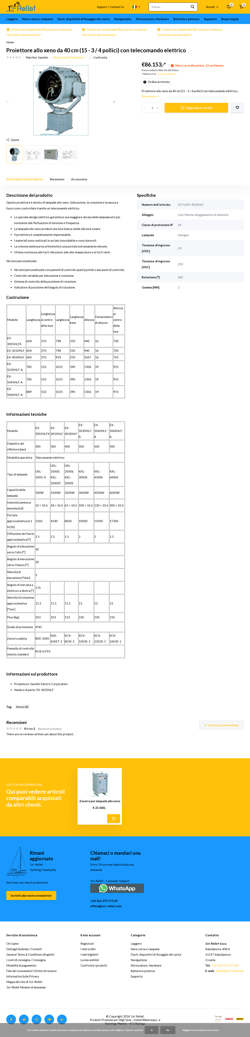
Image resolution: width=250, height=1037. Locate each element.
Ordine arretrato (158, 82)
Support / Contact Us (110, 7)
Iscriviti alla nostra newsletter (31, 895)
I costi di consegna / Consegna (26, 960)
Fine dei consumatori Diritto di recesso (31, 971)
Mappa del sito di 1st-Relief (24, 982)
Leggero (12, 19)
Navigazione (122, 19)
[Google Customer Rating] (218, 1018)
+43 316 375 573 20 (103, 901)
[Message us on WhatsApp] (117, 888)
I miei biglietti (89, 954)
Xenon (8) (22, 707)
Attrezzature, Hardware (152, 19)
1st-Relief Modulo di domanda (26, 987)
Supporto (210, 19)
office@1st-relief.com (106, 906)
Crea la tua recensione (223, 725)
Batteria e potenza (186, 19)
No (168, 1030)
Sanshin (43, 57)
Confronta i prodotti (93, 965)
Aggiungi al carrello (199, 107)
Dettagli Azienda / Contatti (24, 949)
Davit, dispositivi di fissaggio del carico (83, 19)
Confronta (100, 57)
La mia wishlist (89, 960)
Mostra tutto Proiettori (68, 57)
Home (10, 42)
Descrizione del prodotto (24, 179)
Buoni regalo (230, 19)
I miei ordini (88, 949)
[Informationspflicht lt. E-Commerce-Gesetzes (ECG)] (229, 1018)
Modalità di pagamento (21, 965)
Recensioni (57, 179)
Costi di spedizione (167, 73)
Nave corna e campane (37, 19)
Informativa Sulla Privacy (22, 976)
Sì (152, 1030)
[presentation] (7, 102)
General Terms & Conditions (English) (30, 954)
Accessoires (79, 179)
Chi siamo (12, 943)
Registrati (87, 943)
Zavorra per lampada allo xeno (99, 801)
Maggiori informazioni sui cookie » (200, 1030)
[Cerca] (193, 7)
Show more (149, 96)
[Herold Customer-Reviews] (240, 1018)
